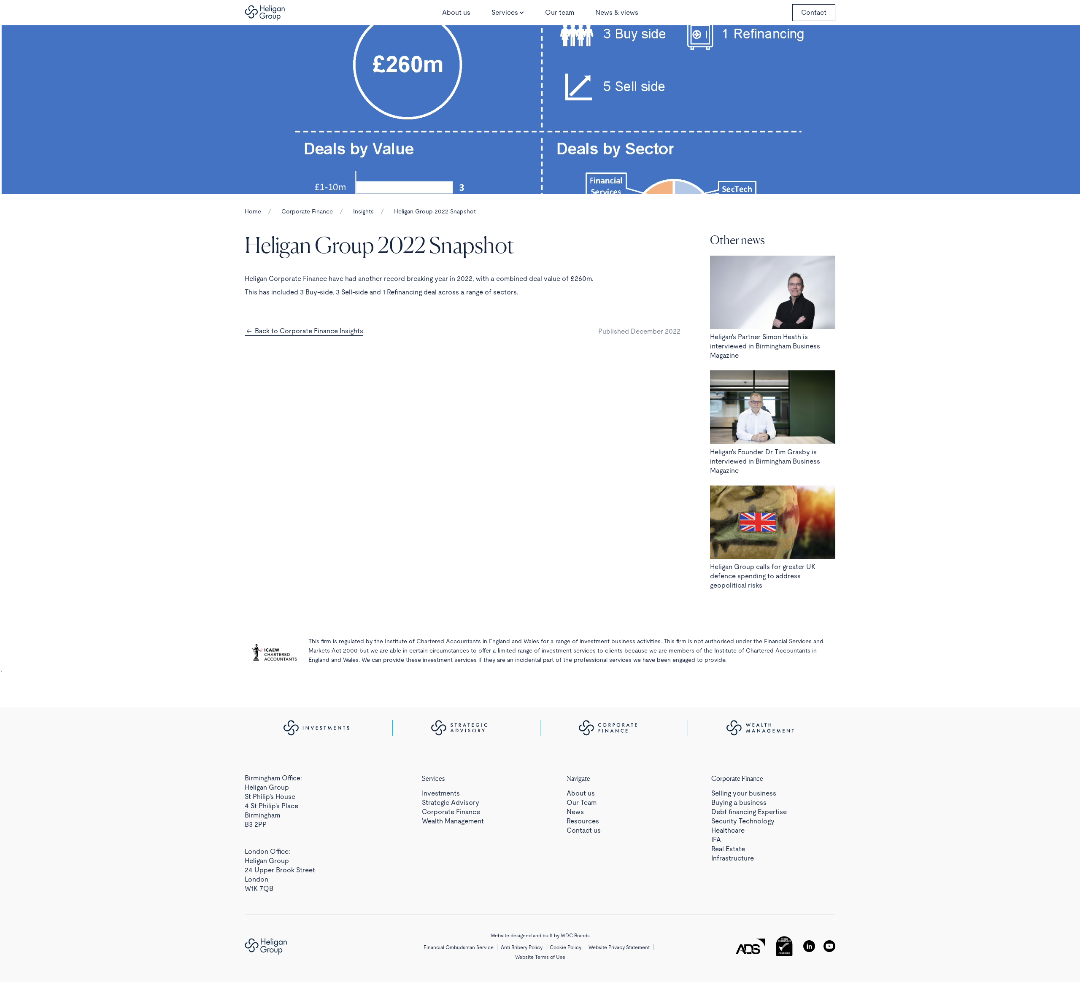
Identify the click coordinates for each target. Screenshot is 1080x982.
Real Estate (728, 849)
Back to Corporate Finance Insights (308, 331)
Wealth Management (453, 821)
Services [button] (504, 12)
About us (456, 12)
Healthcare (728, 830)
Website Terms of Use (540, 957)
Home (253, 211)
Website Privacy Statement (619, 947)
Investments (441, 793)
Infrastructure (732, 858)
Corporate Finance (307, 211)
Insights (363, 211)
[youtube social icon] (829, 946)
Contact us (584, 830)
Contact (813, 12)
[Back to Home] (265, 12)
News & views (616, 12)
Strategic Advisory (450, 803)
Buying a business (739, 803)
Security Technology (743, 821)
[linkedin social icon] (809, 946)
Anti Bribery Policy (522, 947)
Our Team (582, 803)
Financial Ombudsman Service (459, 947)
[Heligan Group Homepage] (266, 946)
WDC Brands (575, 936)
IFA (716, 840)
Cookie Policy (565, 947)
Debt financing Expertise (749, 812)
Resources (583, 821)
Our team (559, 12)
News (575, 812)
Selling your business (743, 793)
